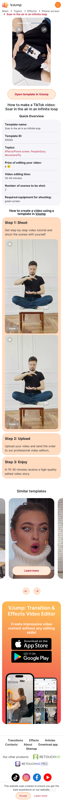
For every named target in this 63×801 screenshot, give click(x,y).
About (28, 744)
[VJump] (12, 5)
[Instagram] (26, 777)
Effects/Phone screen (17, 151)
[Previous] (26, 591)
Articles (50, 740)
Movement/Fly (13, 155)
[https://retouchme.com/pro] (31, 763)
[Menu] (58, 5)
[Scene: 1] (31, 286)
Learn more (31, 570)
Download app (48, 744)
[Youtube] (48, 777)
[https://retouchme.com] (46, 756)
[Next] (37, 591)
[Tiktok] (16, 777)
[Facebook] (37, 777)
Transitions (15, 740)
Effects (32, 11)
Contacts (11, 744)
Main (5, 11)
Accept (23, 795)
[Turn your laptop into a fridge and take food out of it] (20, 698)
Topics (18, 11)
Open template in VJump (31, 94)
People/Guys (38, 151)
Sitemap (31, 748)
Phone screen (50, 11)
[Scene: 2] (31, 382)
